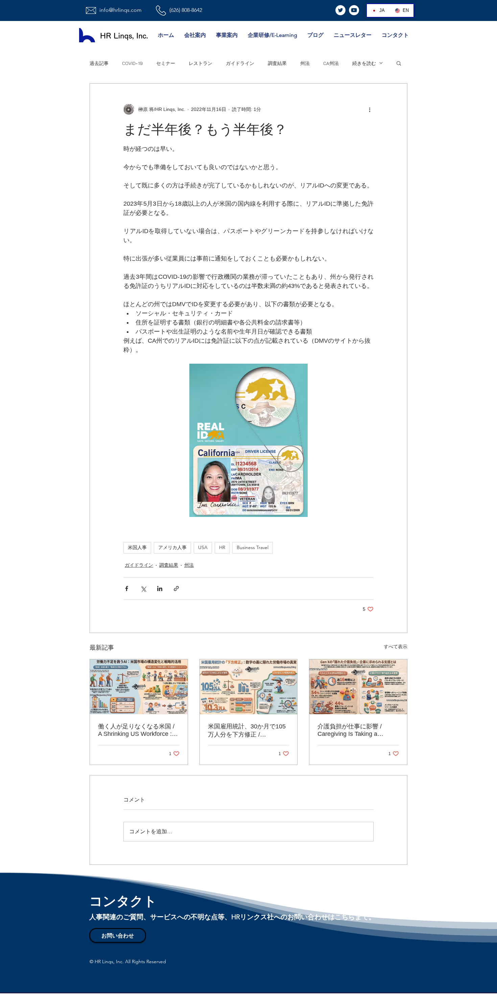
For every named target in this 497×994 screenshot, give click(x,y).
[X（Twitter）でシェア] (143, 588)
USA (203, 547)
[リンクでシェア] (176, 588)
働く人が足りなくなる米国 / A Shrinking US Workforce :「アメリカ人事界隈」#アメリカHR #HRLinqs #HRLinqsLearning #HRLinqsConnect (136, 730)
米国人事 (137, 547)
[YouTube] (354, 10)
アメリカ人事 (172, 547)
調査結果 (277, 63)
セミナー (165, 63)
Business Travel (252, 547)
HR (222, 547)
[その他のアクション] (369, 109)
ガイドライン (240, 63)
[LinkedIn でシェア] (160, 588)
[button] (399, 63)
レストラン (200, 63)
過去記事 (99, 63)
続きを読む (364, 63)
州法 (305, 63)
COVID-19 (132, 63)
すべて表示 (395, 646)
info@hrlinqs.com (120, 10)
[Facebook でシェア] (126, 588)
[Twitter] (340, 10)
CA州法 (331, 63)
